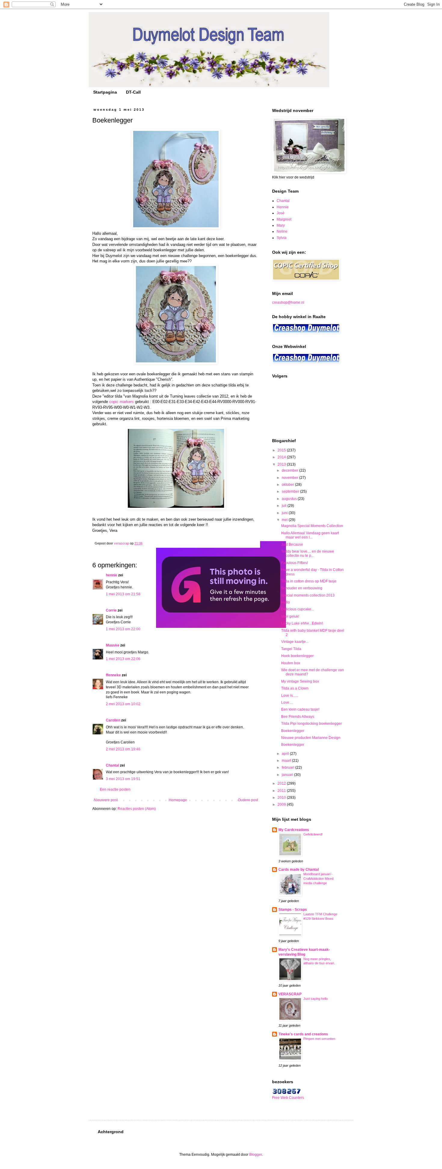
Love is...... (289, 695)
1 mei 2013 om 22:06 (123, 659)
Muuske (112, 645)
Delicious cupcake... (297, 609)
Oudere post (248, 800)
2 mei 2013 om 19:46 (123, 749)
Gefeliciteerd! (313, 834)
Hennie (283, 207)
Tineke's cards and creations (303, 1034)
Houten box (290, 663)
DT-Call (133, 92)
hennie (111, 575)
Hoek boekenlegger (297, 656)
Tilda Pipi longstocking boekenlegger (311, 723)
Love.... (287, 702)
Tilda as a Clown (294, 688)
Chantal (112, 765)
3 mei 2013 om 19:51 (123, 779)
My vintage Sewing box (300, 681)
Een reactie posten (115, 789)
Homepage (178, 800)
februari (288, 767)
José (280, 213)
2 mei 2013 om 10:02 (123, 704)
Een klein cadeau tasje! (300, 709)
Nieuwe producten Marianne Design (310, 738)
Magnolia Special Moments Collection (312, 526)
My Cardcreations (293, 830)
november (290, 478)
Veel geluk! (290, 616)
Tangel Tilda (291, 649)
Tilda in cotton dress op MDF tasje (308, 581)
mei (285, 520)
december (290, 470)
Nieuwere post (106, 800)
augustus (290, 499)
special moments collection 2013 (308, 595)
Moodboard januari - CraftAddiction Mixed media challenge (318, 878)
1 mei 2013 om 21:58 (123, 594)
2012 (282, 783)
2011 (282, 791)
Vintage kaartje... (294, 642)
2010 (282, 797)
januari (288, 775)
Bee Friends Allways (297, 717)
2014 (282, 457)
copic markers (121, 401)
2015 (282, 450)
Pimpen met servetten (319, 1038)
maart (287, 760)
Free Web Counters (288, 1098)
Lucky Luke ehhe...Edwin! (302, 623)
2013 (282, 464)
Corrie (111, 610)
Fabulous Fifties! (294, 563)
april (286, 754)
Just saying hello (315, 998)
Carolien (113, 720)
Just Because (292, 544)
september (291, 491)
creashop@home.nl (288, 302)
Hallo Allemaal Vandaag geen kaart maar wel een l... (310, 535)
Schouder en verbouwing (301, 588)
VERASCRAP (290, 994)
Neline (282, 231)
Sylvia (282, 238)
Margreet (284, 219)
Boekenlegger (292, 731)
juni (285, 513)
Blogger (255, 1154)
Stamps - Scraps (292, 909)
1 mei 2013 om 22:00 (123, 629)
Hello (285, 602)
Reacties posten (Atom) (137, 809)
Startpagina (105, 92)
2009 (282, 804)
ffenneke (113, 675)
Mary (281, 225)
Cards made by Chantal (298, 869)
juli (284, 506)
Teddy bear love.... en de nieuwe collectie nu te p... (307, 553)
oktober (288, 484)
